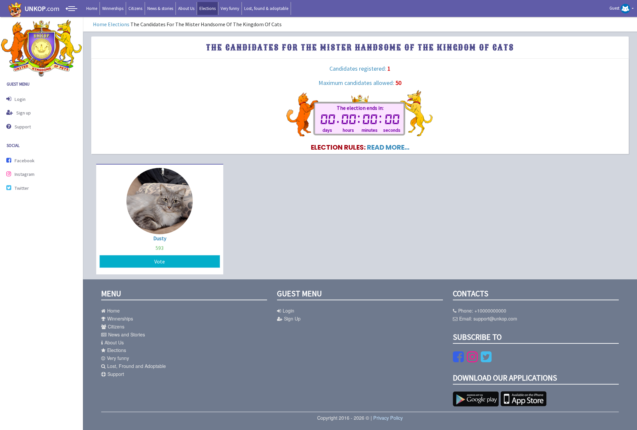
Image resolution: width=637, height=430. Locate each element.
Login (20, 99)
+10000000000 (490, 310)
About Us (186, 8)
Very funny (230, 8)
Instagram (25, 174)
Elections (207, 8)
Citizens (135, 8)
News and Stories (126, 334)
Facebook (25, 161)
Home (91, 8)
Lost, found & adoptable (266, 8)
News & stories (160, 8)
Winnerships (112, 8)
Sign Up (292, 318)
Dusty (159, 238)
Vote (159, 261)
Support (23, 127)
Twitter (22, 188)
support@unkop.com (495, 318)
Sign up (23, 113)
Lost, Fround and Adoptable (136, 366)
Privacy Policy (388, 417)
